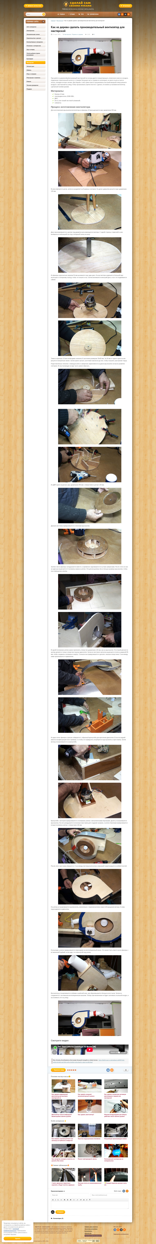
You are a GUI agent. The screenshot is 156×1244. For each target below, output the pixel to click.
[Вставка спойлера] (89, 1200)
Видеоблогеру (88, 1231)
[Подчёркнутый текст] (58, 1200)
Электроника (30, 30)
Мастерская (30, 62)
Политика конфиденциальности (93, 1235)
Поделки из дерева (77, 34)
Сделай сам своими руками (78, 4)
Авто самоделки (31, 27)
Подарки (29, 89)
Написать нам (88, 1233)
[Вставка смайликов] (74, 1200)
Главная (62, 14)
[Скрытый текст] (80, 1200)
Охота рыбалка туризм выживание (33, 54)
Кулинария (30, 59)
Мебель (29, 70)
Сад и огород (30, 49)
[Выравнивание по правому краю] (70, 1200)
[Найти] (43, 14)
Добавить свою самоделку (91, 1227)
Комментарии (94, 14)
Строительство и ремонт (34, 38)
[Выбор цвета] (77, 1200)
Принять (17, 1238)
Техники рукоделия (32, 85)
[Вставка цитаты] (83, 1200)
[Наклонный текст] (55, 1200)
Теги (82, 14)
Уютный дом (30, 66)
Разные (29, 81)
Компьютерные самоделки (35, 42)
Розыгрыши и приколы (33, 78)
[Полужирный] (52, 1200)
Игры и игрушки (31, 74)
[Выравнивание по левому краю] (64, 1200)
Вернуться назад (59, 1070)
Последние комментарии (91, 1229)
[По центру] (67, 1200)
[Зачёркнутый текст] (61, 1200)
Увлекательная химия (33, 34)
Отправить (60, 1212)
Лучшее (72, 14)
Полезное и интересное (34, 46)
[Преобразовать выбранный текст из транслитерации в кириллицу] (86, 1200)
